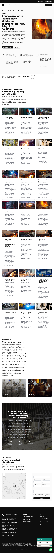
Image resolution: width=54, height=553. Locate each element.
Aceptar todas (40, 1)
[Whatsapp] (50, 549)
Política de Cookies (44, 518)
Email (34, 479)
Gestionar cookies (48, 1)
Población (44, 484)
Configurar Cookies (44, 524)
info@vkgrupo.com (27, 521)
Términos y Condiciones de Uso (41, 495)
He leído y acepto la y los (42, 495)
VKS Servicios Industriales (11, 4)
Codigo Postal (36, 484)
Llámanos (16, 47)
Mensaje (35, 488)
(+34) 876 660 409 (26, 519)
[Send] (51, 545)
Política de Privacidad (45, 494)
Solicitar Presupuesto (7, 47)
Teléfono (44, 479)
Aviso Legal (42, 516)
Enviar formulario (42, 498)
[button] (14, 486)
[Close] (51, 539)
